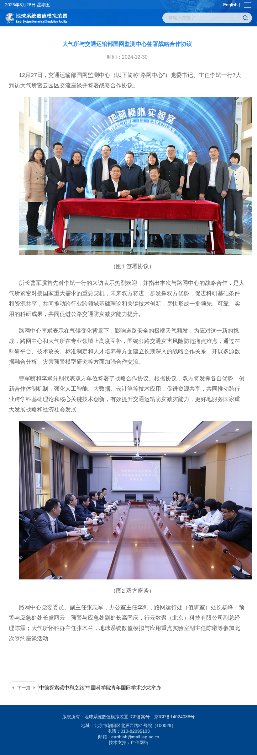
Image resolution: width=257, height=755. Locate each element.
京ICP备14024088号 (174, 716)
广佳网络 (139, 742)
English (230, 4)
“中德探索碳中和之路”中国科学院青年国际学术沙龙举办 (89, 687)
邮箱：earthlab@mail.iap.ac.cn (128, 736)
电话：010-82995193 (129, 731)
